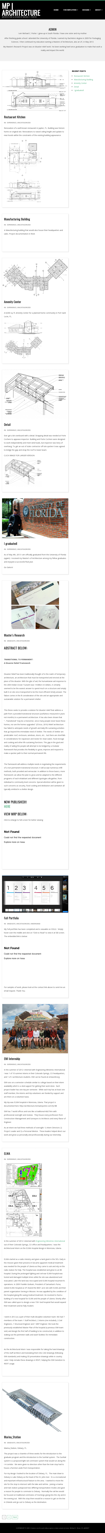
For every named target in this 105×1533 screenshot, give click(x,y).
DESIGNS (85, 10)
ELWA (7, 1153)
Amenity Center (12, 301)
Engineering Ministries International (50, 1241)
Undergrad (35, 924)
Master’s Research (14, 635)
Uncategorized (24, 123)
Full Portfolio (11, 918)
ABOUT (98, 10)
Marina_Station (12, 1437)
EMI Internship (12, 1058)
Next (15, 1517)
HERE (7, 806)
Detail (7, 424)
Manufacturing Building (17, 219)
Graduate (11, 641)
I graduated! (10, 543)
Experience (11, 123)
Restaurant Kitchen (14, 117)
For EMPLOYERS (70, 10)
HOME (56, 10)
